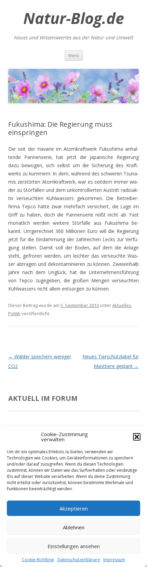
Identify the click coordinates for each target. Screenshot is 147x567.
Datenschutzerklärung (78, 560)
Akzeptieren (73, 508)
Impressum (114, 560)
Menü (73, 55)
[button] (136, 436)
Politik (14, 313)
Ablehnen (73, 527)
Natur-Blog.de (73, 18)
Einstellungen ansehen (74, 546)
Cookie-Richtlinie (38, 560)
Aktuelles (121, 305)
